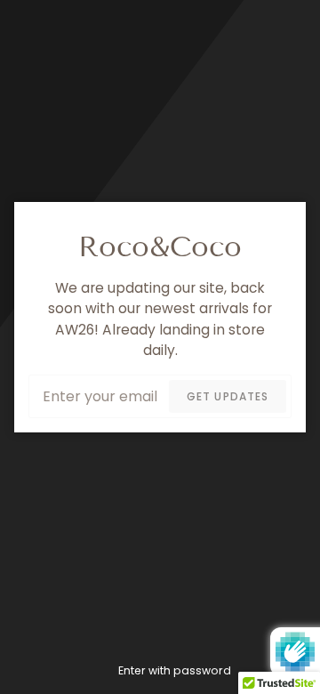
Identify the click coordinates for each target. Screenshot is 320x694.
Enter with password (174, 670)
